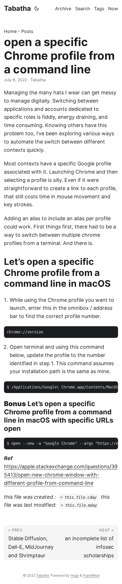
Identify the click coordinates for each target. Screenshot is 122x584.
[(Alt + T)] (36, 8)
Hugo (74, 575)
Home (10, 31)
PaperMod (91, 575)
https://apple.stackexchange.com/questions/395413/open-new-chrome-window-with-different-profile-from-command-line (60, 475)
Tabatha (17, 8)
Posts (27, 31)
